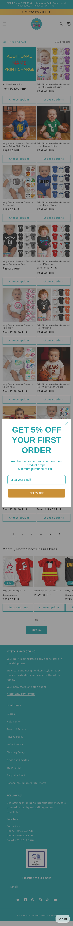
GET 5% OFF (37, 493)
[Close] (67, 423)
